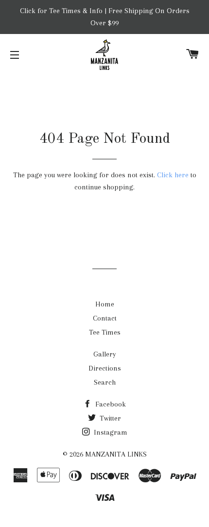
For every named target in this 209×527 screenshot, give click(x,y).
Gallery (104, 354)
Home (104, 304)
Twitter (109, 418)
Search (105, 382)
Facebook (109, 404)
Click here (173, 174)
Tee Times (105, 332)
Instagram (109, 432)
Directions (104, 368)
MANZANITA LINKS (116, 454)
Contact (105, 318)
